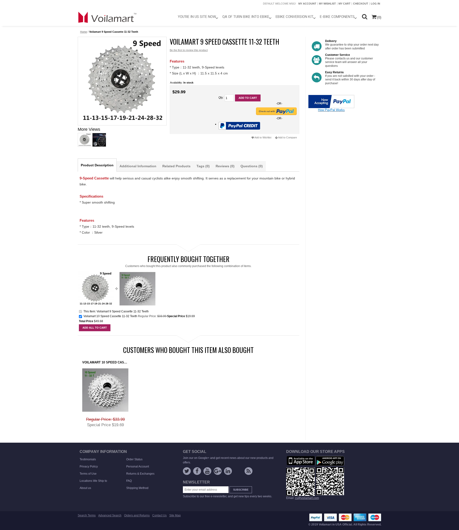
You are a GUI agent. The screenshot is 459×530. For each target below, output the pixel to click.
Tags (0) (203, 166)
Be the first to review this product (189, 50)
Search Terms (87, 515)
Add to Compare (287, 137)
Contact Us (159, 515)
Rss (248, 471)
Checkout (360, 3)
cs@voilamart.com (307, 498)
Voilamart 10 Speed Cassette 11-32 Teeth (110, 316)
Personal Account (137, 466)
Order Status (134, 459)
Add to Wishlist (262, 137)
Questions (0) (251, 166)
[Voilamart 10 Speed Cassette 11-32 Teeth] (137, 272)
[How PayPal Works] (331, 97)
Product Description (97, 165)
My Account (307, 3)
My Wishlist (327, 3)
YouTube (207, 471)
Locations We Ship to (93, 481)
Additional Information (138, 166)
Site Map (175, 515)
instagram (238, 472)
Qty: (221, 97)
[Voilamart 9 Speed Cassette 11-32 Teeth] (122, 81)
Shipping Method (137, 488)
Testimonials (88, 459)
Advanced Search (109, 515)
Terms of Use (88, 473)
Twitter (187, 471)
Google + (218, 471)
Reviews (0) (225, 166)
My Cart (344, 3)
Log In (375, 3)
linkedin (228, 471)
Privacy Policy (89, 466)
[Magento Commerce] (107, 17)
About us (85, 488)
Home (83, 31)
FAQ (129, 481)
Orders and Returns (137, 515)
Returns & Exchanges (140, 473)
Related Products (176, 166)
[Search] (364, 16)
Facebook (197, 471)
